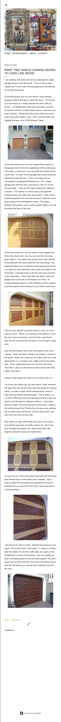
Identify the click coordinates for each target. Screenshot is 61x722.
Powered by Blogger (32, 713)
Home (7, 53)
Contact (43, 53)
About (33, 53)
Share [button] (7, 620)
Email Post (15, 620)
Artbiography (20, 53)
